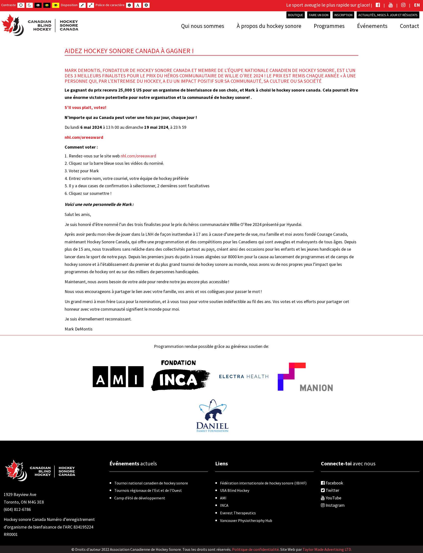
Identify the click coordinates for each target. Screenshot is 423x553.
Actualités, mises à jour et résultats (388, 15)
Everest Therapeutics (238, 512)
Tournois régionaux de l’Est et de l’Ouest (148, 490)
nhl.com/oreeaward (84, 137)
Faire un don (319, 15)
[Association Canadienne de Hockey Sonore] (39, 24)
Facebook (334, 483)
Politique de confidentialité (255, 549)
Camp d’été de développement (139, 497)
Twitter (332, 490)
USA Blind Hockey (234, 490)
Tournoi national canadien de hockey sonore (151, 483)
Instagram (335, 505)
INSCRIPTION (343, 15)
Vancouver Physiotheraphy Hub (246, 520)
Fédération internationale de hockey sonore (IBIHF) (263, 483)
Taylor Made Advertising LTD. (327, 549)
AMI (223, 497)
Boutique (295, 15)
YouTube (333, 498)
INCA (224, 505)
